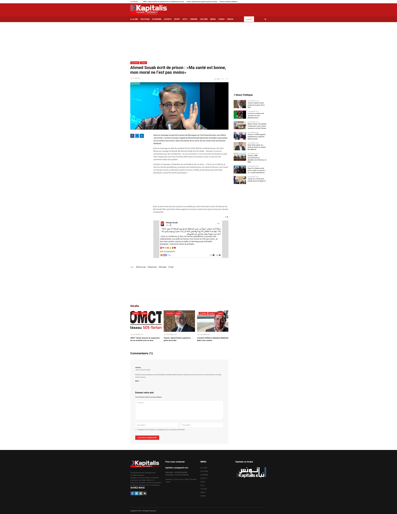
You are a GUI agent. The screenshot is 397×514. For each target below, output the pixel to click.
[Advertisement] (190, 190)
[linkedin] (142, 136)
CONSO (203, 496)
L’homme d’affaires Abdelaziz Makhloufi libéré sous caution (215, 2)
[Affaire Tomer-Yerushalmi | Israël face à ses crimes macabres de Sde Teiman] (240, 125)
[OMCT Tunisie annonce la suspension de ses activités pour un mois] (146, 321)
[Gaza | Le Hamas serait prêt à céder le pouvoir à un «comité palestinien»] (240, 169)
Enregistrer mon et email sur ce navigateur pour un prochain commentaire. (161, 430)
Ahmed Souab (141, 267)
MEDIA (202, 492)
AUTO (202, 485)
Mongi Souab (153, 267)
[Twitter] (137, 136)
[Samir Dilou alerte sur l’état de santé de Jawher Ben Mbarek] (240, 146)
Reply (137, 381)
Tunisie (143, 63)
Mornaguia (163, 267)
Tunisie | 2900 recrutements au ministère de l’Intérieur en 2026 (257, 159)
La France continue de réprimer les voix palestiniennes (256, 115)
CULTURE (203, 489)
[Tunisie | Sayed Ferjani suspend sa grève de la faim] (179, 321)
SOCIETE (135, 313)
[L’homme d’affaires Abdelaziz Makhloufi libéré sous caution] (212, 321)
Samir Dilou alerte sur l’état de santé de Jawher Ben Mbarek (257, 147)
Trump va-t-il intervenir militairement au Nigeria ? (257, 180)
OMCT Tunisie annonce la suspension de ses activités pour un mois (141, 2)
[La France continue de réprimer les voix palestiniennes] (240, 114)
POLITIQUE (135, 63)
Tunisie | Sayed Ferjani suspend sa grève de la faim (179, 2)
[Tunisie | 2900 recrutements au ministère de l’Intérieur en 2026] (240, 157)
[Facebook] (132, 136)
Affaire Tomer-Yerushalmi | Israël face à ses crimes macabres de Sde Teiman (257, 126)
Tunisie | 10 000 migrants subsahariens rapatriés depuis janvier (256, 136)
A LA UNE (203, 468)
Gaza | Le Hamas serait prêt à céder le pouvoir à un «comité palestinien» (256, 170)
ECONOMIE (203, 313)
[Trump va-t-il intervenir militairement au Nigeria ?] (240, 180)
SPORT (202, 482)
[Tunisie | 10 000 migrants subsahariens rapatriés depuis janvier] (240, 135)
